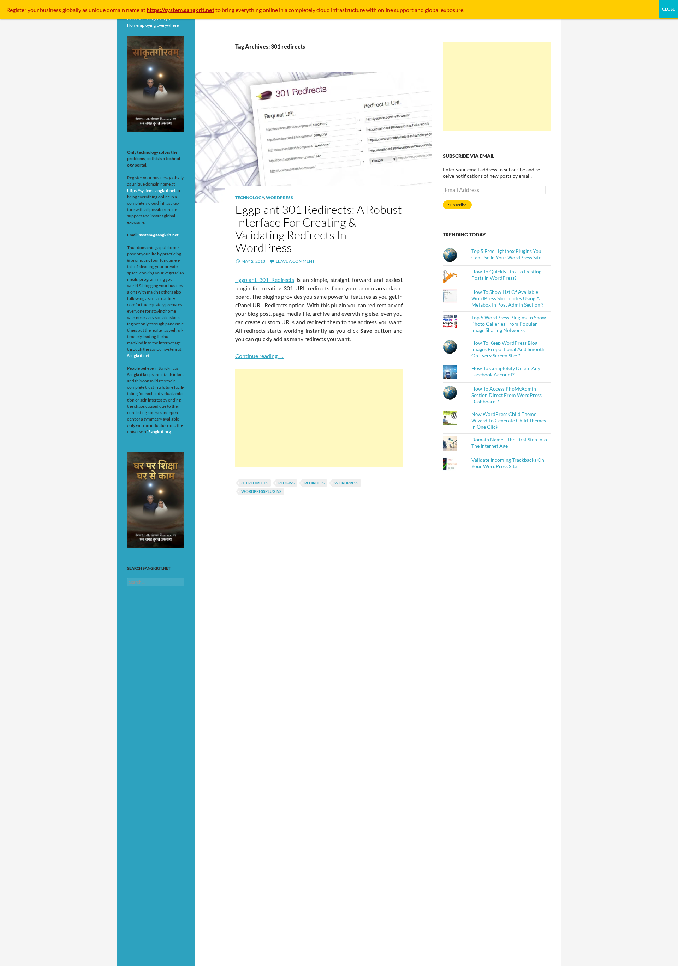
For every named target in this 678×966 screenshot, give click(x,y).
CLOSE (668, 9)
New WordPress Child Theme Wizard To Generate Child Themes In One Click (508, 420)
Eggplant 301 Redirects (264, 279)
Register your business (34, 9)
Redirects (314, 483)
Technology (249, 197)
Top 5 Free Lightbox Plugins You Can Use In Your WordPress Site (506, 254)
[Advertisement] (319, 418)
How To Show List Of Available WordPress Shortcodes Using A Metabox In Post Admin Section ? (507, 298)
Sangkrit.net (138, 355)
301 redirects (254, 483)
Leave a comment (295, 261)
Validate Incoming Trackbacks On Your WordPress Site (507, 463)
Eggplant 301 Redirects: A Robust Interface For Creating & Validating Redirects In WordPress (318, 228)
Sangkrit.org (159, 431)
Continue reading (259, 355)
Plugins (286, 483)
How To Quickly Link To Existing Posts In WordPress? (506, 274)
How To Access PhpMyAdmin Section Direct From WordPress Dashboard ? (506, 395)
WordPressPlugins (261, 491)
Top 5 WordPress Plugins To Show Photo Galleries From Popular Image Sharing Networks (508, 323)
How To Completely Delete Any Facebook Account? (505, 371)
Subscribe (457, 204)
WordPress (279, 197)
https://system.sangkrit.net (151, 190)
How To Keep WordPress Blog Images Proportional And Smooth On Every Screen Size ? (508, 349)
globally (71, 9)
